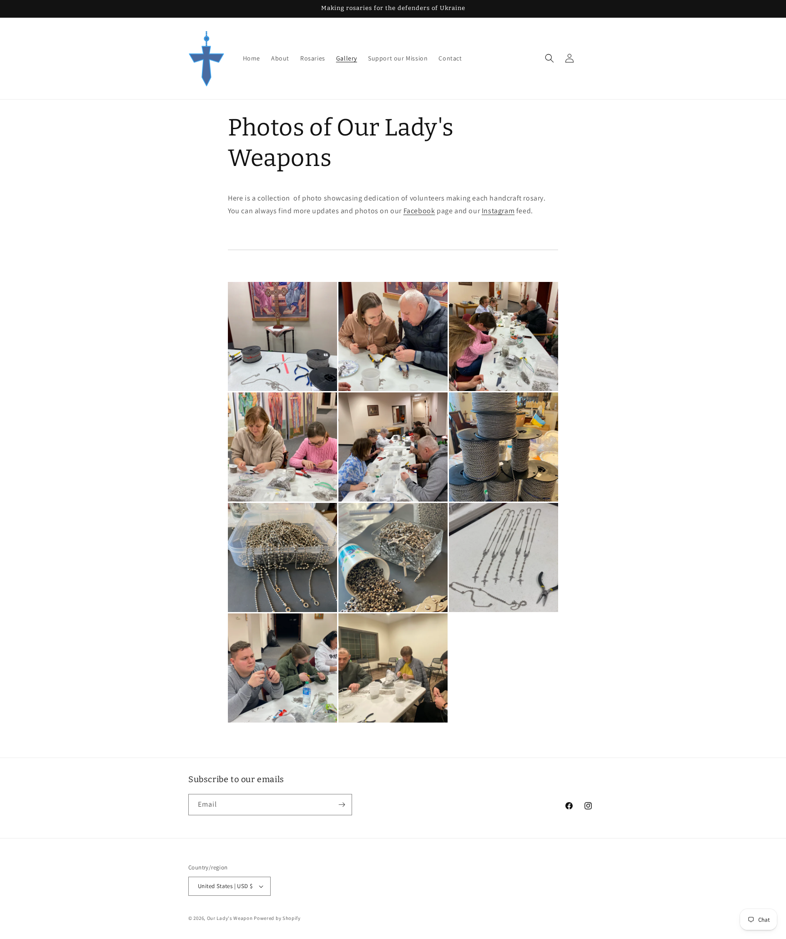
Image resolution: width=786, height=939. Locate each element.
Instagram (498, 211)
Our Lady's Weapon (230, 918)
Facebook (419, 211)
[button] (549, 58)
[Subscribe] (342, 804)
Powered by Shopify (277, 918)
